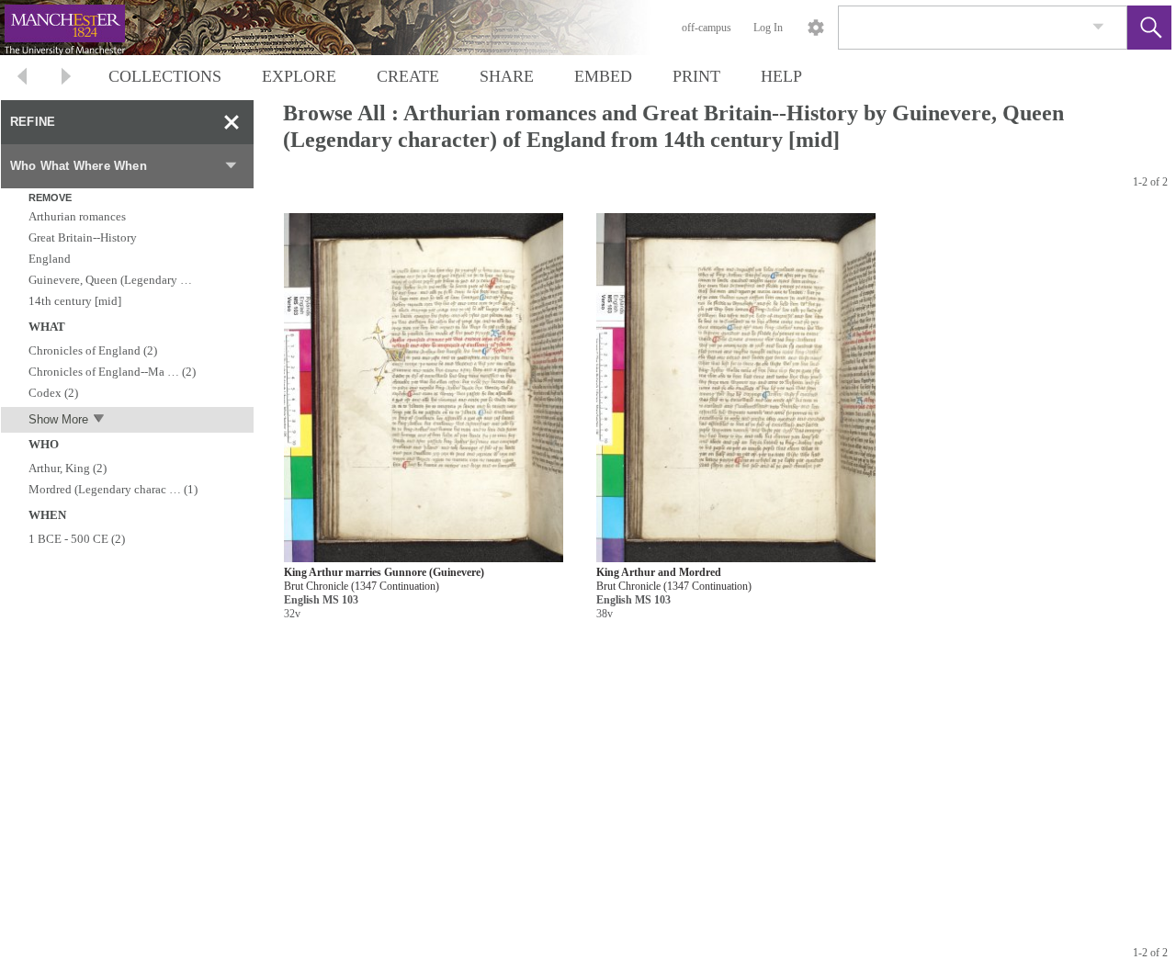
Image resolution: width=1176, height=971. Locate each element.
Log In (768, 27)
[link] (1098, 27)
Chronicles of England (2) (92, 350)
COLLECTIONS (164, 76)
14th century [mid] (74, 301)
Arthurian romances (77, 216)
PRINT (696, 76)
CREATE (408, 76)
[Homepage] (346, 27)
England (49, 258)
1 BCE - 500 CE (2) (76, 539)
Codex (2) (53, 393)
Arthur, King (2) (67, 468)
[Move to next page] (66, 78)
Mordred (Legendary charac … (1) (113, 489)
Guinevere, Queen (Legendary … (110, 280)
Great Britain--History (82, 237)
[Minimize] (231, 122)
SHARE (507, 76)
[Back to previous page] (22, 78)
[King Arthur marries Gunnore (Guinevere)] (423, 388)
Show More (58, 419)
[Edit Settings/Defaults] (816, 28)
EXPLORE (299, 76)
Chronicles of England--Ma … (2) (112, 371)
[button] (1149, 28)
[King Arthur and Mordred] (736, 388)
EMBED (603, 76)
